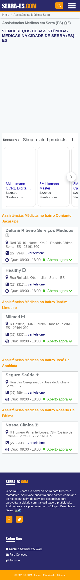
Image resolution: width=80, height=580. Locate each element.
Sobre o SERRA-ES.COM (25, 549)
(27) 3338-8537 (21, 443)
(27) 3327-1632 (21, 334)
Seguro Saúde (21, 374)
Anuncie (14, 560)
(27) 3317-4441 (21, 284)
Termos (37, 575)
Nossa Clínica (20, 424)
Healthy (14, 270)
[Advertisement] (40, 86)
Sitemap (61, 575)
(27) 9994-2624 (21, 392)
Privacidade (49, 575)
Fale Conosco (18, 554)
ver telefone (36, 253)
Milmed (13, 316)
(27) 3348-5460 (21, 253)
